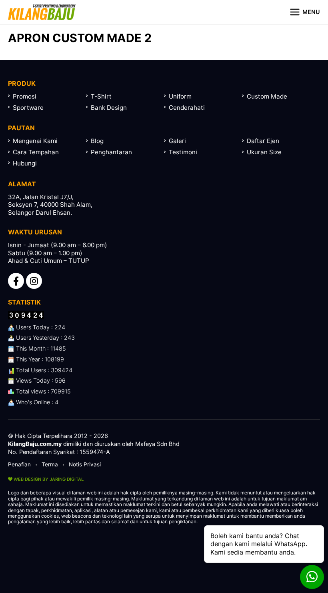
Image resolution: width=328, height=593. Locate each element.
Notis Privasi (85, 464)
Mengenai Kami (35, 141)
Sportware (28, 107)
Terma (50, 464)
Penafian (19, 464)
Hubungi (25, 163)
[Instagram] (34, 281)
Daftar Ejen (263, 141)
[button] (304, 12)
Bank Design (109, 107)
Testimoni (183, 152)
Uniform (180, 96)
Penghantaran (111, 152)
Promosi (24, 96)
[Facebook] (16, 281)
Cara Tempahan (36, 152)
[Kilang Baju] (42, 12)
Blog (97, 141)
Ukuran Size (264, 152)
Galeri (177, 141)
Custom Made (267, 96)
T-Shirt (101, 96)
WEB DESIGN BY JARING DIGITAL (48, 479)
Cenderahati (187, 107)
